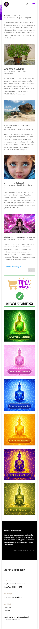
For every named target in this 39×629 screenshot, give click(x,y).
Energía (30, 129)
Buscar (31, 270)
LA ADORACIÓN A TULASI (14, 69)
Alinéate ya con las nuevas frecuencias (19, 237)
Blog (30, 18)
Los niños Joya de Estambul (15, 183)
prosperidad (8, 74)
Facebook (7, 610)
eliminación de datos (12, 15)
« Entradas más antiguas (13, 267)
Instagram (7, 607)
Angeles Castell (23, 617)
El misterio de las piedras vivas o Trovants (17, 126)
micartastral (11, 18)
